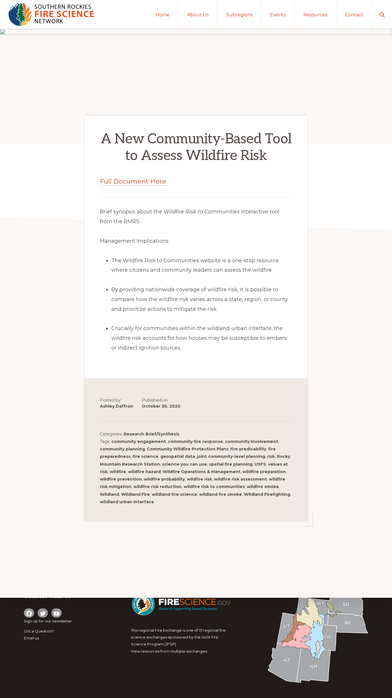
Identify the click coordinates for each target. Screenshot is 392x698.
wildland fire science (174, 494)
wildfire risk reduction (157, 486)
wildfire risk (199, 479)
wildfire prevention (121, 479)
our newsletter (58, 621)
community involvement (251, 441)
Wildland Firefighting (267, 494)
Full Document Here (133, 181)
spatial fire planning (231, 464)
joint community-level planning (231, 456)
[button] (382, 14)
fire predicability (248, 449)
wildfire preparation (264, 471)
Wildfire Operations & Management (201, 471)
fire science (145, 456)
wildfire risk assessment (240, 479)
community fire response (195, 441)
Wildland (109, 494)
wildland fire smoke (220, 494)
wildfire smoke (263, 486)
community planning (122, 449)
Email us (31, 638)
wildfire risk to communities (214, 486)
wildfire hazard (144, 471)
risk (271, 456)
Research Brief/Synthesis (151, 434)
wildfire (118, 471)
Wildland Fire (135, 494)
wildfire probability (164, 479)
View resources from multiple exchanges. (169, 651)
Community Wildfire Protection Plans (187, 449)
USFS (260, 464)
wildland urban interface (127, 501)
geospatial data (177, 456)
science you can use (184, 464)
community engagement (138, 441)
